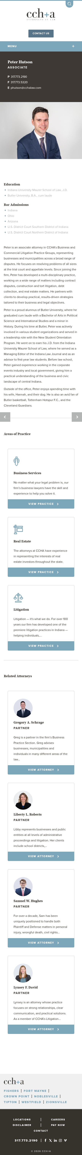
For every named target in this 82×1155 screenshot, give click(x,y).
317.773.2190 (19, 77)
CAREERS (58, 1119)
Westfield (31, 1102)
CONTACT (41, 1130)
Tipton (10, 1102)
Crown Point (17, 1096)
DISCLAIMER (22, 1125)
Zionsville (56, 1102)
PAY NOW (58, 1125)
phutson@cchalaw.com (26, 88)
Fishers (11, 1091)
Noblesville (46, 1096)
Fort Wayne (35, 1091)
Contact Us (41, 33)
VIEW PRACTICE (41, 504)
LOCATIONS (22, 1119)
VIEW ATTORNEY (41, 769)
